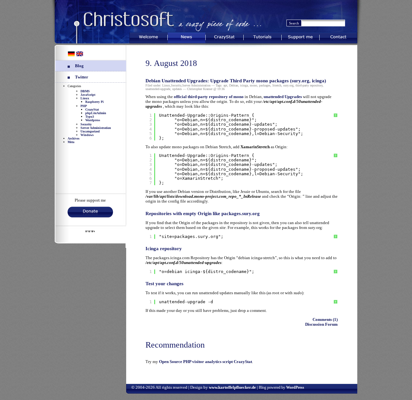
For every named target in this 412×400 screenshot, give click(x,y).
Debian (233, 85)
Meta (71, 142)
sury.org (288, 85)
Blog (79, 66)
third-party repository (309, 85)
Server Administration (95, 128)
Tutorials (262, 36)
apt (225, 85)
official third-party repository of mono (209, 97)
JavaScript (87, 94)
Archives (74, 138)
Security (86, 124)
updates (177, 89)
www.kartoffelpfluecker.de (232, 387)
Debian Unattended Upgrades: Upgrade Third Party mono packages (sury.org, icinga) (235, 80)
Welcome (148, 36)
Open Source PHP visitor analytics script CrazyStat (205, 361)
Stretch (276, 85)
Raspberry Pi (94, 102)
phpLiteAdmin (95, 113)
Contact (338, 36)
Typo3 (89, 116)
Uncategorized (90, 131)
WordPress (295, 387)
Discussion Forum (321, 324)
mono (253, 85)
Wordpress (92, 120)
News (186, 36)
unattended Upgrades (283, 97)
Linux (84, 98)
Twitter (81, 77)
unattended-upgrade (157, 89)
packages (264, 85)
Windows (87, 135)
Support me (300, 36)
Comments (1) (325, 319)
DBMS (85, 91)
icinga (244, 85)
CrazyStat (224, 36)
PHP (83, 106)
